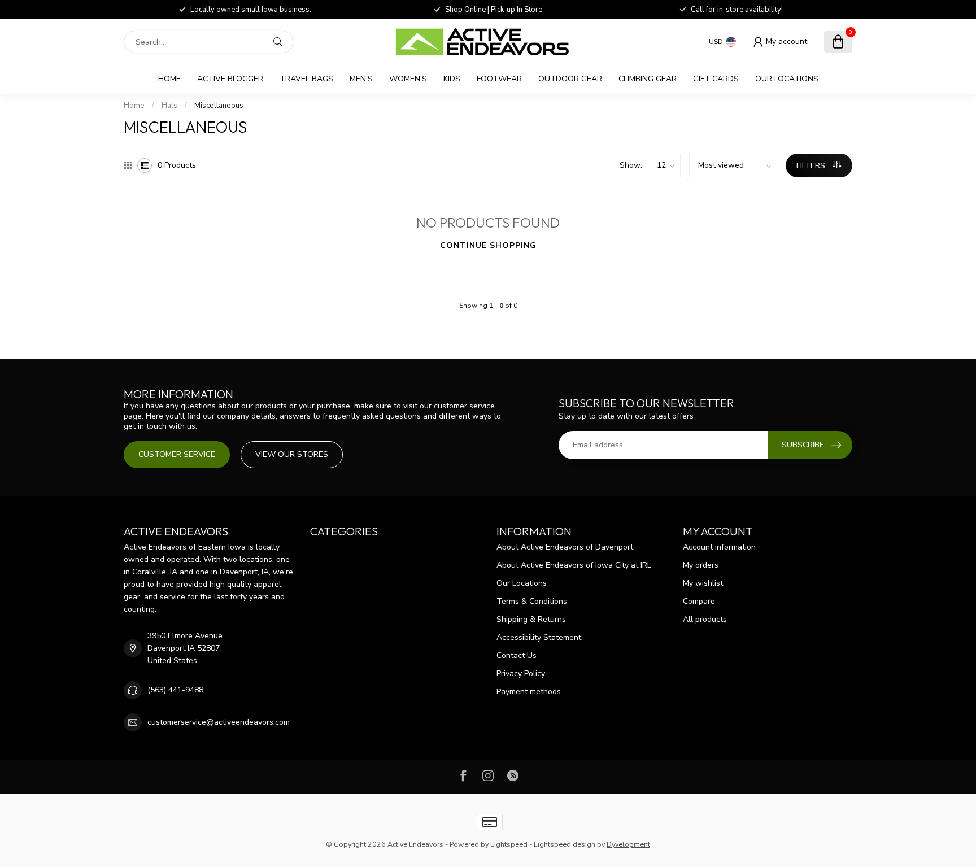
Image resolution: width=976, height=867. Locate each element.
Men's (361, 78)
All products (705, 619)
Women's (408, 78)
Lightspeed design (564, 844)
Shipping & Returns (531, 619)
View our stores (291, 454)
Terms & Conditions (531, 601)
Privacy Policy (520, 673)
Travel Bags (306, 78)
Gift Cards (716, 78)
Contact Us (516, 655)
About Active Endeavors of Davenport (564, 547)
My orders (700, 565)
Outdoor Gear (570, 78)
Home (169, 78)
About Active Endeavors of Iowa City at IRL (573, 565)
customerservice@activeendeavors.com (218, 722)
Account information (719, 547)
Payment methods (528, 691)
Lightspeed (509, 844)
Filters (811, 165)
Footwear (499, 78)
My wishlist (703, 583)
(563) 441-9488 (175, 690)
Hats (169, 106)
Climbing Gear (647, 78)
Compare (699, 601)
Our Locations (786, 78)
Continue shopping (488, 245)
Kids (451, 78)
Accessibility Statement (538, 637)
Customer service (176, 454)
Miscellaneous (218, 106)
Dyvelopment (628, 844)
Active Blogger (230, 78)
